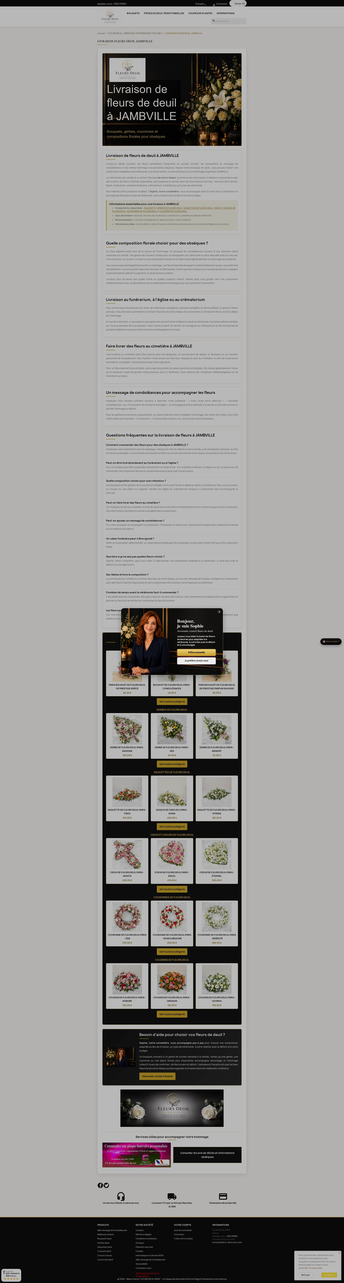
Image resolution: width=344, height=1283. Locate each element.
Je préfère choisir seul (196, 660)
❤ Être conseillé (196, 652)
